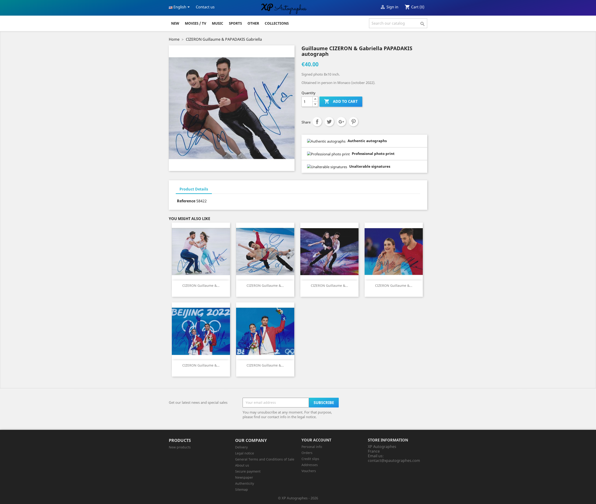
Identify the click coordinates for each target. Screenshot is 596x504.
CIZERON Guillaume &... (201, 285)
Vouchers (308, 471)
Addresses (309, 465)
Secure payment (248, 471)
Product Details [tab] (193, 189)
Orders (306, 453)
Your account (316, 440)
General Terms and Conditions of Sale (264, 459)
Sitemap (241, 489)
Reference (186, 201)
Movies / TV (195, 23)
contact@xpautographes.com (394, 460)
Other (253, 23)
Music (217, 23)
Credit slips (310, 459)
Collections (277, 23)
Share (317, 121)
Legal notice (244, 453)
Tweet (329, 121)
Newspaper (244, 477)
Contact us (205, 7)
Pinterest (353, 121)
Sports (235, 23)
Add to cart (341, 101)
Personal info (311, 446)
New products (180, 447)
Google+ (341, 121)
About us (242, 465)
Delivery (241, 447)
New (175, 23)
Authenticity (244, 483)
